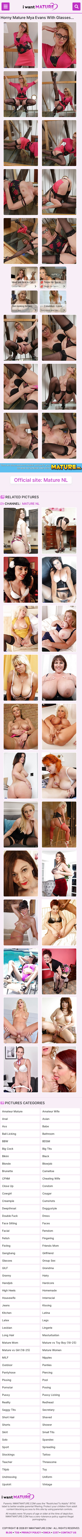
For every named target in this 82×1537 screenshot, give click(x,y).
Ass (4, 1126)
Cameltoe (48, 1171)
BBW (5, 1141)
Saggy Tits (9, 1409)
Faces (46, 1223)
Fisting (6, 1245)
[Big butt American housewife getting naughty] (59, 971)
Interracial (48, 1297)
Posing (46, 1387)
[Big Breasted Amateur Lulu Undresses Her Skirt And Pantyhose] (59, 580)
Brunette (7, 1171)
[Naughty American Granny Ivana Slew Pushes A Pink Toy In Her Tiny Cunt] (21, 922)
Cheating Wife (51, 1178)
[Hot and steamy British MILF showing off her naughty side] (59, 531)
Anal (5, 1118)
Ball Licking (9, 1133)
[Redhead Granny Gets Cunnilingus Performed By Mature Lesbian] (59, 1069)
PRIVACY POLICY (31, 1532)
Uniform (47, 1476)
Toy (44, 1469)
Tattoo (46, 1454)
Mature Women (51, 1350)
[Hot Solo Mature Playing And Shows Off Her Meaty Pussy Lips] (21, 824)
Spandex (48, 1439)
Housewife (8, 1297)
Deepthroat (9, 1208)
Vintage (47, 1484)
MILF (5, 1357)
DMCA (47, 1532)
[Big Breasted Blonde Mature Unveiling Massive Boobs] (59, 727)
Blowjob (47, 1163)
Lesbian (7, 1327)
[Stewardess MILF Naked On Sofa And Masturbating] (21, 1069)
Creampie (8, 1200)
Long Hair (8, 1335)
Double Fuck (10, 1215)
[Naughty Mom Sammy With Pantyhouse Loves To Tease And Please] (59, 824)
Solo (4, 1439)
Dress (46, 1215)
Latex (5, 1320)
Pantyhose (8, 1372)
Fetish (6, 1238)
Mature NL (30, 504)
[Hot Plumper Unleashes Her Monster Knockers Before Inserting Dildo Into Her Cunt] (59, 678)
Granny (6, 1275)
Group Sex (48, 1260)
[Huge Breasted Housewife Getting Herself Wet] (21, 678)
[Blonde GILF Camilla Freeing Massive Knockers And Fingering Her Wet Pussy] (59, 629)
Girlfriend (48, 1253)
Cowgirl (7, 1193)
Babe (45, 1126)
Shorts (6, 1424)
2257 (56, 1532)
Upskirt (6, 1484)
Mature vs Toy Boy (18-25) (59, 1342)
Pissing (6, 1380)
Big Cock (7, 1148)
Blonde (6, 1163)
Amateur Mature (12, 1111)
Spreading (48, 1447)
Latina (46, 1312)
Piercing (47, 1372)
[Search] (76, 6)
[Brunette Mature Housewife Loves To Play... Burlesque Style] (21, 580)
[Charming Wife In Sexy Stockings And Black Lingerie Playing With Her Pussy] (21, 873)
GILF (5, 1268)
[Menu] (6, 6)
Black (45, 1156)
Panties (47, 1365)
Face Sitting (9, 1223)
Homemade (49, 1290)
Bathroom (48, 1133)
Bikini (5, 1156)
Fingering (48, 1238)
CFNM (6, 1178)
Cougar (46, 1193)
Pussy (6, 1394)
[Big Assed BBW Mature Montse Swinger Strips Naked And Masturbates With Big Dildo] (21, 776)
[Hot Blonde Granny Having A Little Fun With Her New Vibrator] (21, 727)
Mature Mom (10, 1342)
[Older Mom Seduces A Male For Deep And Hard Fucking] (59, 1020)
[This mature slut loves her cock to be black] (59, 922)
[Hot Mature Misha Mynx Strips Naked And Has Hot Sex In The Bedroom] (21, 1020)
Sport (5, 1447)
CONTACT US (68, 1532)
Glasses (7, 1260)
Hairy (45, 1275)
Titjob (5, 1469)
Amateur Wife (50, 1111)
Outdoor (7, 1365)
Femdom (47, 1230)
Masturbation (50, 1335)
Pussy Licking (51, 1394)
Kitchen (6, 1312)
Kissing (46, 1305)
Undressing (9, 1476)
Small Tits (48, 1432)
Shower (47, 1424)
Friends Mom (50, 1245)
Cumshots (48, 1200)
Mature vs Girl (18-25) (16, 1350)
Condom (47, 1186)
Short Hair (8, 1417)
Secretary (48, 1409)
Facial (5, 1230)
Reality (6, 1402)
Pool (45, 1380)
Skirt (5, 1432)
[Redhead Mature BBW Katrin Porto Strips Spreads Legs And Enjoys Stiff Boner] (59, 776)
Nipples (47, 1357)
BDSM (46, 1141)
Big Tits (47, 1148)
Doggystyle (49, 1208)
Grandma (48, 1268)
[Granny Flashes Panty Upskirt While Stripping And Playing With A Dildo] (21, 629)
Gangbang (8, 1253)
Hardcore (48, 1283)
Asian (45, 1118)
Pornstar (7, 1387)
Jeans (6, 1305)
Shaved (47, 1417)
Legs (45, 1320)
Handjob (7, 1283)
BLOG (9, 1532)
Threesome (49, 1462)
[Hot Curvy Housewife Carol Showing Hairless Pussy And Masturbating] (21, 531)
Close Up (8, 1186)
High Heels (9, 1290)
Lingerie (47, 1327)
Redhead (48, 1402)
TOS (16, 1532)
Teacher (7, 1462)
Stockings (8, 1454)
